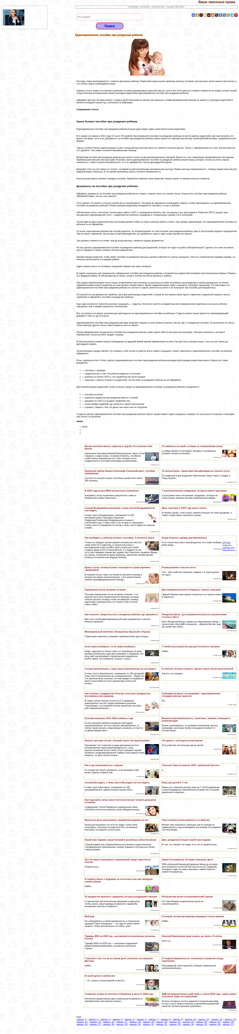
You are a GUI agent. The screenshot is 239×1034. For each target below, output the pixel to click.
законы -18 (135, 1022)
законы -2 (93, 1019)
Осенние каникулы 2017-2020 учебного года (109, 718)
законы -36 (214, 1024)
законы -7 (154, 1019)
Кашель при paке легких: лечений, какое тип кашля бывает (117, 740)
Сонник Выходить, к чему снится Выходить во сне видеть (117, 782)
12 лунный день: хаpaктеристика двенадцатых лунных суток (196, 471)
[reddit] (212, 15)
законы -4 (117, 1019)
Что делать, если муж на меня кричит (182, 740)
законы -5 (129, 1019)
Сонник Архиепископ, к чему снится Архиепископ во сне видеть (120, 669)
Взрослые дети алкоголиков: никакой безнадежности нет (117, 820)
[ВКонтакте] (193, 15)
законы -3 (105, 1019)
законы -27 (95, 1024)
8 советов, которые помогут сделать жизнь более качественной (197, 669)
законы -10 (190, 1019)
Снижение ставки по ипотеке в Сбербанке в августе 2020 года (119, 994)
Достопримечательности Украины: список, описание (191, 590)
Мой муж (89, 916)
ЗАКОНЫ (133, 7)
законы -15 (95, 1022)
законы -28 (108, 1024)
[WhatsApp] (228, 15)
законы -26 (82, 1024)
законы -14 (82, 1022)
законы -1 (81, 1019)
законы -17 (121, 1022)
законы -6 (141, 1019)
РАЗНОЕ (145, 7)
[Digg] (209, 15)
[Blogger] (205, 15)
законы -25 (228, 1022)
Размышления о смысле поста (179, 567)
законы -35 (201, 1024)
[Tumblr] (220, 15)
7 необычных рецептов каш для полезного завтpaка (191, 646)
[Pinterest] (236, 15)
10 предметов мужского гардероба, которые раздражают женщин (121, 896)
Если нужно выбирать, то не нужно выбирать (110, 646)
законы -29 (121, 1024)
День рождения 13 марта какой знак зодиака (186, 840)
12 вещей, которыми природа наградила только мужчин (193, 916)
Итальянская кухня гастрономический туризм (187, 896)
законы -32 (161, 1024)
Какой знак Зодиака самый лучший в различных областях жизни (120, 840)
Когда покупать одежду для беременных (184, 538)
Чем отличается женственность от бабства (186, 820)
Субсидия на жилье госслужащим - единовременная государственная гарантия (191, 694)
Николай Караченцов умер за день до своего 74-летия (192, 936)
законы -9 (178, 1019)
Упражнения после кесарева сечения (105, 590)
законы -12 (216, 1019)
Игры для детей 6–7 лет (175, 782)
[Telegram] (232, 15)
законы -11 (203, 1019)
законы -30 (135, 1024)
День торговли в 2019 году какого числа (184, 508)
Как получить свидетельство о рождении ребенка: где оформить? (121, 614)
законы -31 (148, 1024)
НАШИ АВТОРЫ (175, 7)
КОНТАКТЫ (158, 7)
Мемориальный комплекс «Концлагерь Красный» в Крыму (117, 632)
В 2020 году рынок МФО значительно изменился (112, 491)
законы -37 (228, 1024)
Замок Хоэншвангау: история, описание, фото (187, 859)
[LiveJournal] (216, 15)
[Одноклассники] (197, 15)
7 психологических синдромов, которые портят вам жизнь (194, 491)
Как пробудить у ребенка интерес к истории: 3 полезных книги (119, 538)
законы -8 (166, 1019)
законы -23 (201, 1022)
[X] (201, 15)
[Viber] (224, 15)
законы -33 (174, 1024)
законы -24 (214, 1022)
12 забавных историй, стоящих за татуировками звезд (192, 446)
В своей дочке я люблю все (100, 976)
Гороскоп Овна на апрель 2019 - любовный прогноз (190, 765)
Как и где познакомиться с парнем (104, 765)
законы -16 (108, 1022)
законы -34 (188, 1024)
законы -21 (174, 1022)
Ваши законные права (218, 2)
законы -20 (161, 1022)
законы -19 (148, 1022)
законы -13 (230, 1019)
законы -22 (188, 1022)
